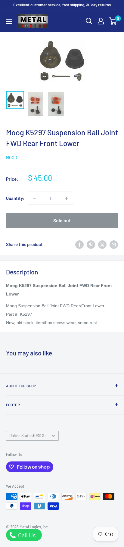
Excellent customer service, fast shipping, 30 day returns (62, 4)
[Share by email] (114, 244)
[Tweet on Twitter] (102, 244)
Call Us (26, 535)
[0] (113, 21)
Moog (11, 157)
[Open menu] (9, 21)
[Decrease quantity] (34, 198)
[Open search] (89, 21)
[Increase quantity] (66, 198)
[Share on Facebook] (79, 244)
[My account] (101, 21)
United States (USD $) (27, 435)
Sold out (62, 220)
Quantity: (15, 198)
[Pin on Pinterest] (91, 244)
